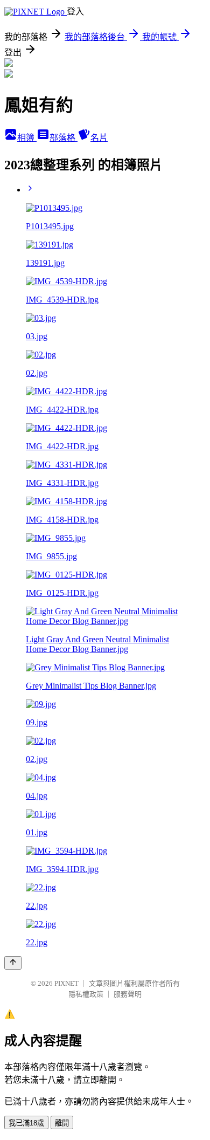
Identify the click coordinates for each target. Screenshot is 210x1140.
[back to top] (13, 963)
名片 (99, 137)
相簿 (27, 137)
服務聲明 (128, 994)
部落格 (64, 137)
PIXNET (66, 983)
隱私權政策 (85, 994)
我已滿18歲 (26, 1123)
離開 (62, 1123)
